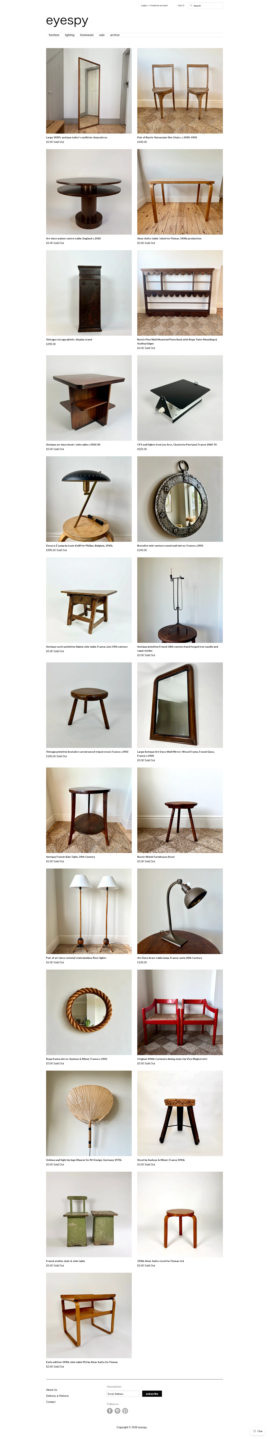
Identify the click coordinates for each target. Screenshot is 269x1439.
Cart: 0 (181, 5)
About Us (51, 1389)
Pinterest (125, 1411)
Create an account (159, 5)
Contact (50, 1401)
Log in (144, 5)
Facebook (110, 1411)
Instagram (117, 1411)
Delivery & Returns (57, 1395)
